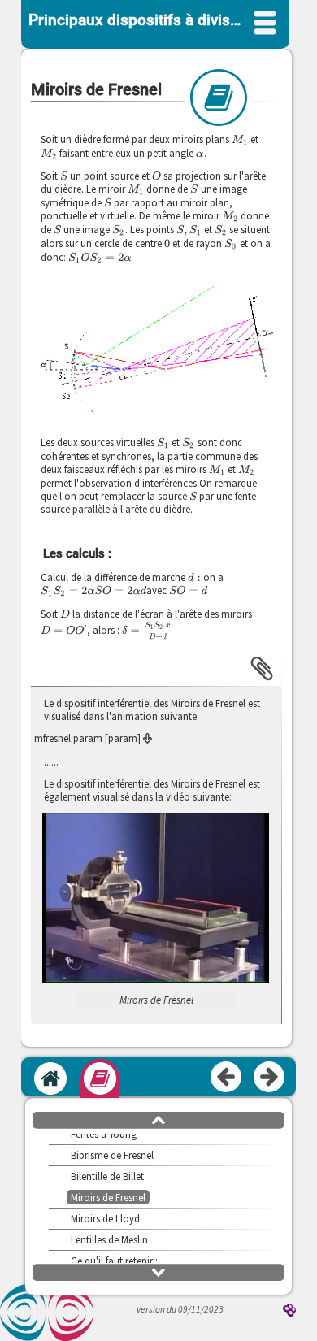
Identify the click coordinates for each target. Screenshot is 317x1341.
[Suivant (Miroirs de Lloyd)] (270, 1077)
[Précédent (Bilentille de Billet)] (227, 1077)
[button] (156, 350)
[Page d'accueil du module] (50, 1078)
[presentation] (240, 139)
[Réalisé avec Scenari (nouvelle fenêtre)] (289, 1311)
